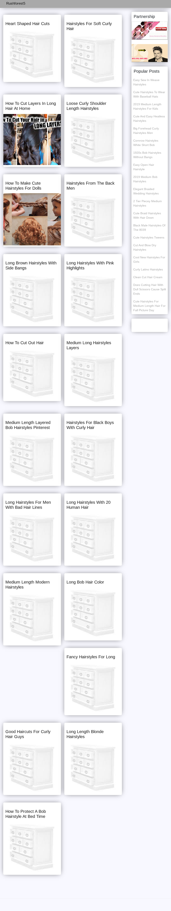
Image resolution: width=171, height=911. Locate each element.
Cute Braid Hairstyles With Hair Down (147, 215)
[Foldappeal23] (150, 52)
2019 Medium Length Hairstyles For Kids (147, 106)
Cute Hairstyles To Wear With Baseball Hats (149, 94)
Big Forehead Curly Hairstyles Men (146, 130)
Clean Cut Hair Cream (147, 277)
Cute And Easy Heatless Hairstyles (149, 118)
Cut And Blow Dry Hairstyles (144, 247)
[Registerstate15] (150, 30)
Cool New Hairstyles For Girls (149, 259)
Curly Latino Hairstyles (148, 269)
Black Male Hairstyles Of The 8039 (149, 227)
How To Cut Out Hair (24, 342)
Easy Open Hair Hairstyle (143, 167)
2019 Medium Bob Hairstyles (145, 179)
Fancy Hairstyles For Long (91, 657)
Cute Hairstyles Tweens (148, 237)
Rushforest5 (15, 3)
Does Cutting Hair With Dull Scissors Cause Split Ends (149, 289)
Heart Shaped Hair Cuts (27, 23)
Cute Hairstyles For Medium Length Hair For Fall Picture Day (149, 306)
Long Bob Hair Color (85, 582)
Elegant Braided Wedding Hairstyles (146, 191)
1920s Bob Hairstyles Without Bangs (147, 155)
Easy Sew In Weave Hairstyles (146, 82)
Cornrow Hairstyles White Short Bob (145, 143)
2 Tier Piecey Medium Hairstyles (147, 203)
